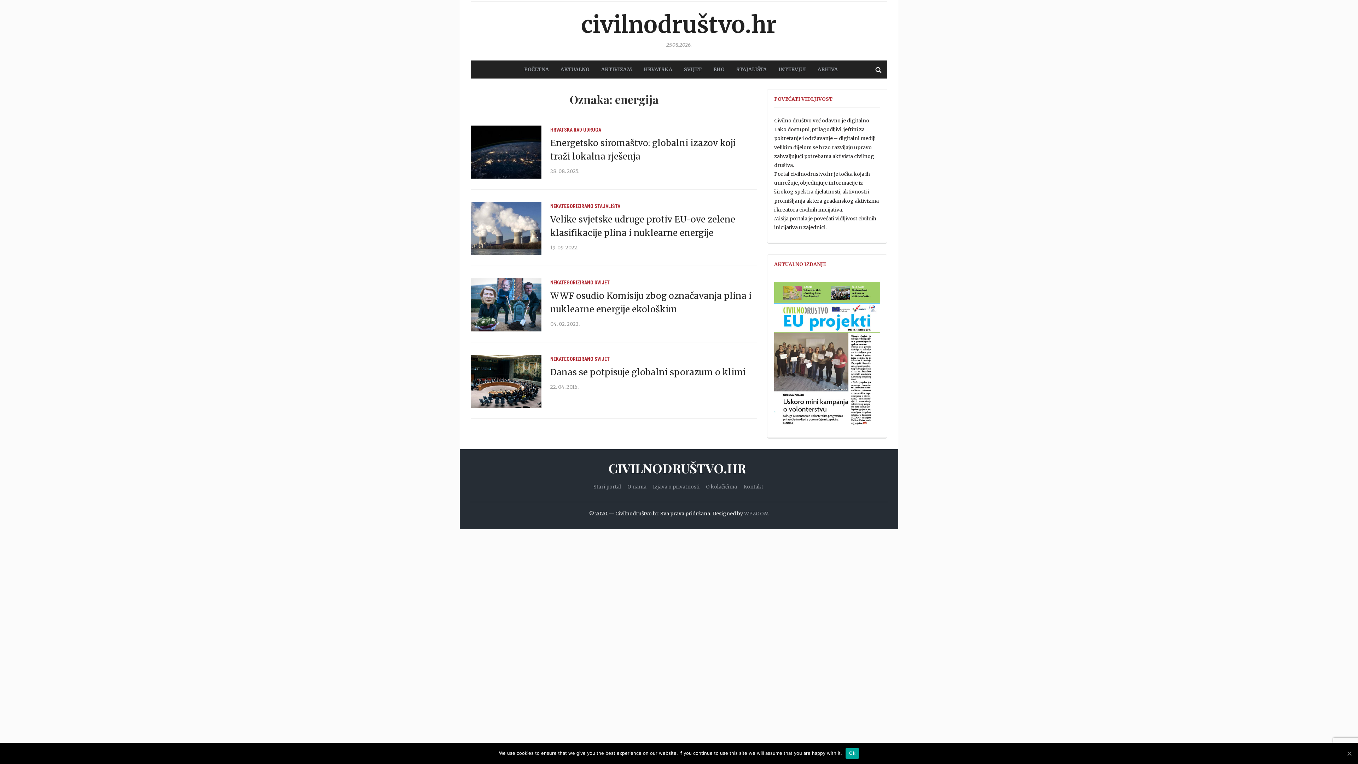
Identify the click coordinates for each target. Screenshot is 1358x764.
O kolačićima (721, 487)
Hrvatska (561, 130)
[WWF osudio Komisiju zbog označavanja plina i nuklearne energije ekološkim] (506, 304)
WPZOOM (756, 513)
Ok (852, 753)
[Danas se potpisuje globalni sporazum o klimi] (506, 381)
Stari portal (607, 487)
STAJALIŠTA (751, 69)
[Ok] (1349, 753)
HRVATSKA (658, 69)
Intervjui (792, 69)
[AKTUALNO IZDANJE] (827, 356)
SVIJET (693, 69)
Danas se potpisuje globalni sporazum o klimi (648, 372)
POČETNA (536, 69)
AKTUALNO (575, 69)
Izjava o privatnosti (676, 487)
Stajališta (607, 206)
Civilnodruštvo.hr (679, 25)
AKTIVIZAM (616, 69)
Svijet (602, 282)
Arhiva (828, 69)
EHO (719, 69)
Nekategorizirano (571, 206)
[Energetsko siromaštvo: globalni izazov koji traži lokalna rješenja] (506, 152)
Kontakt (753, 487)
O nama (636, 487)
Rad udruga (587, 130)
